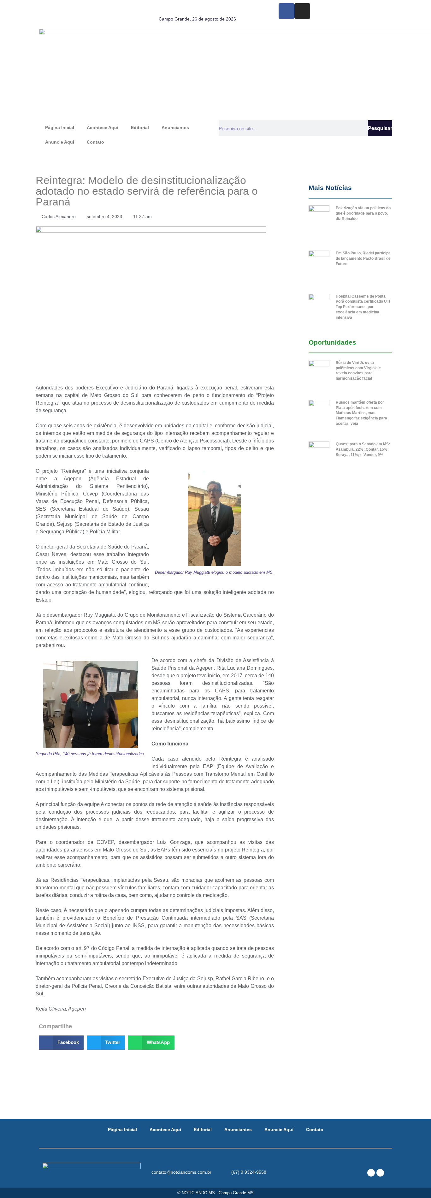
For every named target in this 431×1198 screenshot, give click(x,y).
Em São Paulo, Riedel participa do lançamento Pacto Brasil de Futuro (363, 258)
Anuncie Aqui (59, 142)
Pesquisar (380, 128)
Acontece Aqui (102, 127)
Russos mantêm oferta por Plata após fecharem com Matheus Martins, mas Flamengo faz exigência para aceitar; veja (361, 413)
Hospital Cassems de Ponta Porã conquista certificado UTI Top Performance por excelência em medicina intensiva (363, 307)
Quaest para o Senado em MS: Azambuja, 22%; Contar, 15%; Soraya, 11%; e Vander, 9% (363, 449)
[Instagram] (302, 11)
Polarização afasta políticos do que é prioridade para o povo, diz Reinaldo (363, 213)
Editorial (140, 127)
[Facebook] (286, 11)
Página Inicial (59, 127)
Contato (95, 142)
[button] (61, 1042)
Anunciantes (175, 127)
